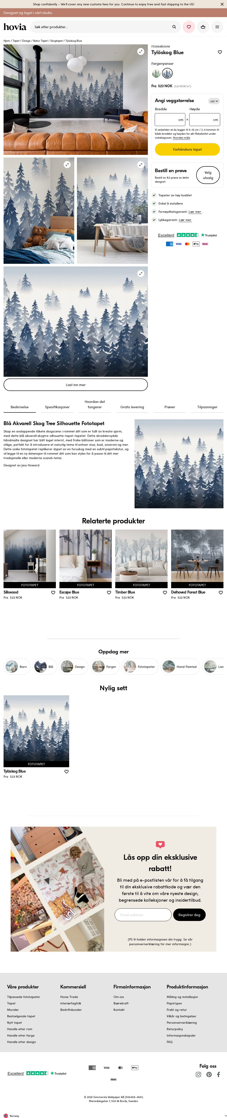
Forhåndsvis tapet (187, 149)
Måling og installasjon (182, 997)
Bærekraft (121, 1003)
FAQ (169, 1042)
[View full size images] (140, 51)
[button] (189, 27)
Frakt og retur (177, 1010)
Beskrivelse (20, 406)
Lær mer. (185, 220)
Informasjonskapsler (181, 1035)
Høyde (204, 114)
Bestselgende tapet (21, 1016)
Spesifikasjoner (57, 406)
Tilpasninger (207, 406)
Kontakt (119, 1010)
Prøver (169, 406)
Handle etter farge (21, 1035)
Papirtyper (174, 1003)
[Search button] (174, 27)
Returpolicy (175, 1029)
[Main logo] (16, 27)
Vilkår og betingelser (181, 1016)
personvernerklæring (144, 944)
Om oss (119, 997)
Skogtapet (56, 40)
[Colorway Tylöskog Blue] (167, 73)
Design (26, 40)
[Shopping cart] (203, 27)
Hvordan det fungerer (95, 404)
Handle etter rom (19, 1029)
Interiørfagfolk (70, 1003)
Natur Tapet (40, 40)
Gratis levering (132, 406)
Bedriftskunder (71, 1010)
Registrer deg (189, 914)
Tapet (16, 40)
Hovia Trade (69, 997)
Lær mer (195, 211)
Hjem (7, 40)
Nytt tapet (14, 1022)
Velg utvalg (208, 175)
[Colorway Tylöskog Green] (156, 73)
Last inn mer (76, 384)
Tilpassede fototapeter (23, 997)
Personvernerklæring (182, 1022)
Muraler (13, 1010)
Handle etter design (21, 1042)
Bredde (169, 114)
